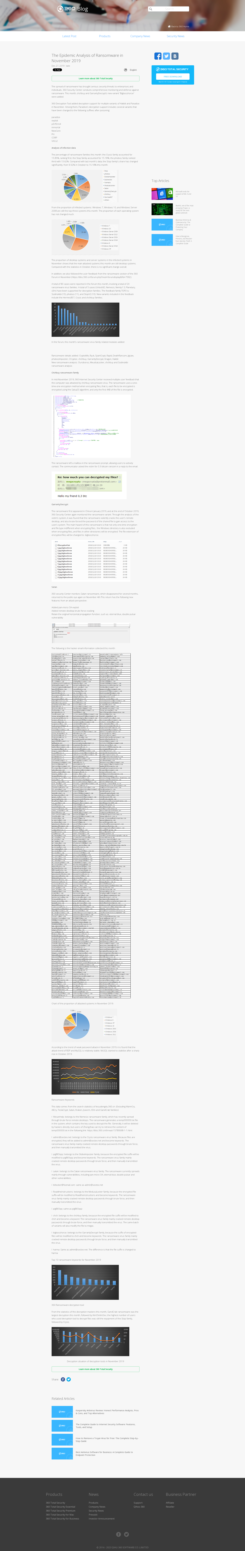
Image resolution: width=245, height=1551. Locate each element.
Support (138, 1502)
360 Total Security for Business (62, 1518)
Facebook (157, 56)
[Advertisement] (173, 132)
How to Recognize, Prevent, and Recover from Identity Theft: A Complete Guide (184, 240)
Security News (175, 36)
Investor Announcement (102, 1518)
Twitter (166, 56)
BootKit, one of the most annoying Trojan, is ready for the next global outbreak (184, 209)
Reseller (170, 1506)
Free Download (173, 76)
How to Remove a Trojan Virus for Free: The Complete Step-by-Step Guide (107, 1439)
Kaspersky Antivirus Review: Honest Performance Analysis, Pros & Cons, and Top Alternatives (107, 1412)
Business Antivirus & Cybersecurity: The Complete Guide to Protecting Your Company (183, 225)
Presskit (93, 1514)
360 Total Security (55, 1502)
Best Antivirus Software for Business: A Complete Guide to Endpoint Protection (104, 1453)
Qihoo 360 (139, 1506)
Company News (140, 36)
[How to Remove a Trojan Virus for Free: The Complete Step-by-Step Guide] (62, 1440)
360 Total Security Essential (60, 1506)
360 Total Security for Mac (60, 1514)
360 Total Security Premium (60, 1510)
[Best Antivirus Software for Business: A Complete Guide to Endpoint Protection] (62, 1453)
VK (175, 56)
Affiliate (170, 1502)
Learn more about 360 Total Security (96, 78)
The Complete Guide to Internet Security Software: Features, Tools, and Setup (105, 1426)
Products (104, 36)
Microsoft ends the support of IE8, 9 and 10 (183, 194)
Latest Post (69, 36)
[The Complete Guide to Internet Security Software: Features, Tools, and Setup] (62, 1426)
